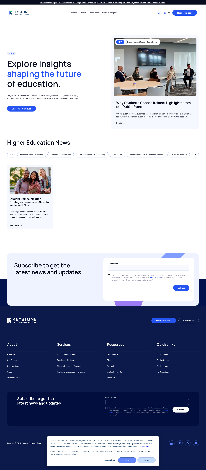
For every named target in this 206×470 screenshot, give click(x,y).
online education (178, 154)
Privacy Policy (144, 446)
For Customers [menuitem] (163, 360)
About (83, 12)
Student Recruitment (60, 154)
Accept (127, 460)
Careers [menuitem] (10, 372)
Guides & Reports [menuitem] (114, 372)
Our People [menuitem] (12, 360)
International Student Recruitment (142, 42)
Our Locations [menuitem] (13, 366)
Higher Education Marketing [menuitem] (68, 354)
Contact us (188, 320)
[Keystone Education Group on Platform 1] (172, 443)
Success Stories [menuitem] (13, 377)
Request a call (184, 12)
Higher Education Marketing (92, 154)
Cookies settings (108, 460)
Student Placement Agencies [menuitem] (69, 366)
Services (73, 12)
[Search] (159, 13)
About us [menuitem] (11, 354)
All (11, 154)
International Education (31, 154)
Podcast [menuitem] (110, 366)
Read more (121, 123)
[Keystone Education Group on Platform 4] (196, 443)
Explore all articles (21, 108)
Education (117, 154)
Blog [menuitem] (109, 360)
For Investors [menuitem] (162, 366)
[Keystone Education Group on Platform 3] (188, 443)
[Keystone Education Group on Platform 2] (180, 443)
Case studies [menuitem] (112, 354)
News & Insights (109, 12)
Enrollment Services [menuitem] (65, 360)
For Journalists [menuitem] (163, 372)
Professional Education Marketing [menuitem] (71, 372)
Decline (146, 460)
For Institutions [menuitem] (163, 354)
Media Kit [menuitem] (111, 377)
